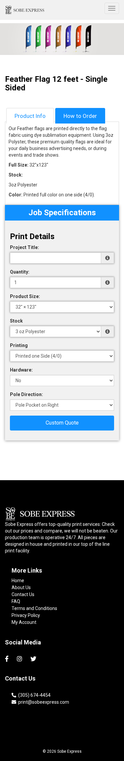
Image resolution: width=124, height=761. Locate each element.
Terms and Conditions (34, 608)
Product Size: (25, 296)
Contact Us (23, 594)
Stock (16, 321)
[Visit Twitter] (34, 659)
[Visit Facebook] (7, 659)
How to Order (80, 116)
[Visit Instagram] (20, 659)
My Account (24, 622)
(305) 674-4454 (33, 695)
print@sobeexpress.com (42, 702)
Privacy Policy (26, 615)
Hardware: (21, 370)
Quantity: (19, 272)
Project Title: (24, 247)
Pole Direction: (26, 394)
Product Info (30, 116)
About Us (21, 587)
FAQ (16, 601)
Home (18, 580)
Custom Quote (62, 423)
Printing (19, 345)
